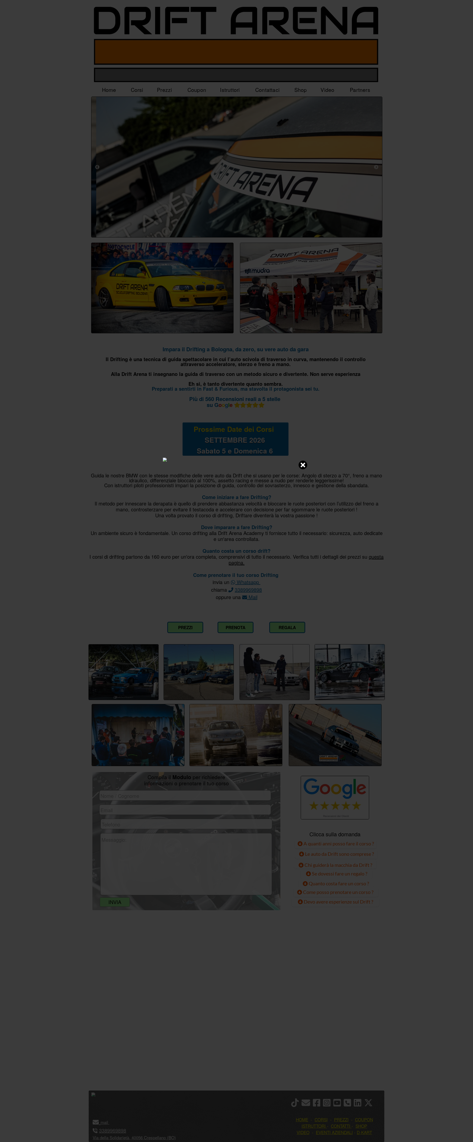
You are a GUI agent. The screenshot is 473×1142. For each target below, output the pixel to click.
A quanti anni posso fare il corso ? (338, 843)
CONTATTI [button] (340, 1126)
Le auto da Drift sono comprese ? (339, 854)
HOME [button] (302, 1119)
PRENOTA (235, 627)
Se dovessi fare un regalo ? (339, 873)
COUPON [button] (364, 1119)
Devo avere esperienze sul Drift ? (338, 902)
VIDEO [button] (303, 1132)
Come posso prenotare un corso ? (338, 892)
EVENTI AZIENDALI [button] (334, 1132)
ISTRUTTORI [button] (314, 1126)
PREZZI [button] (341, 1119)
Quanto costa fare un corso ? (339, 883)
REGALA (287, 627)
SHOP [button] (361, 1126)
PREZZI (185, 627)
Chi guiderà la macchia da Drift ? (338, 865)
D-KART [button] (364, 1132)
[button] (108, 1122)
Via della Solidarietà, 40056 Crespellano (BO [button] (133, 1137)
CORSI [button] (321, 1119)
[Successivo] (376, 167)
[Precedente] (97, 167)
